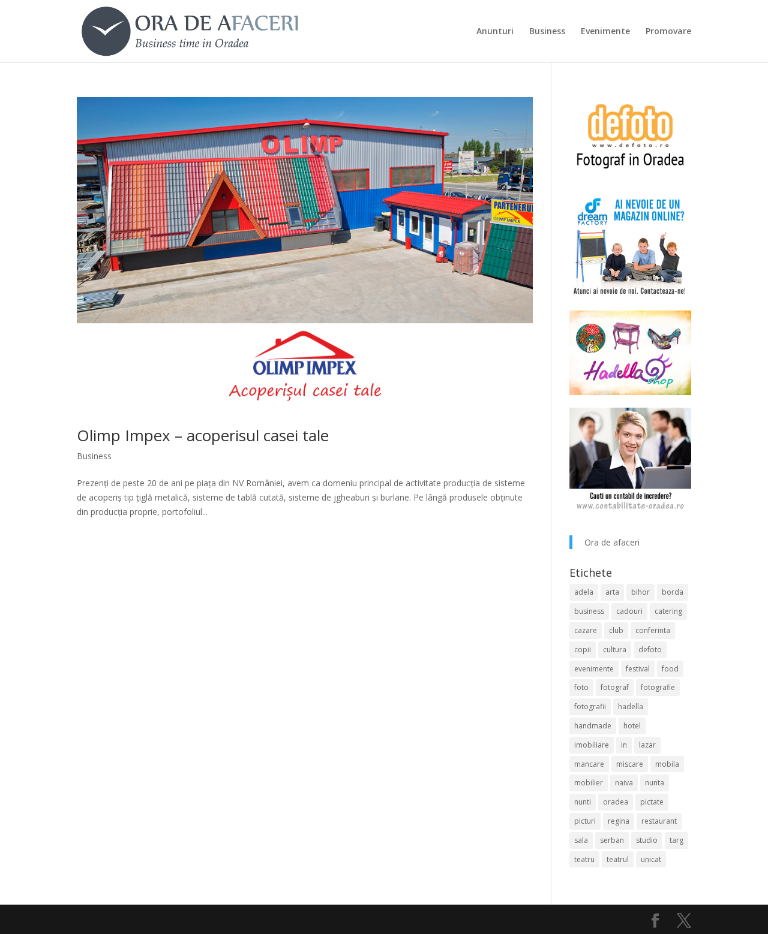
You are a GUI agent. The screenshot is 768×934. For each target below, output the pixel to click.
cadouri (629, 611)
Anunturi (495, 32)
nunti (582, 802)
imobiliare (591, 745)
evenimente (594, 669)
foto (581, 687)
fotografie (658, 687)
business (589, 611)
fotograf (615, 687)
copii (582, 649)
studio (647, 840)
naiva (624, 783)
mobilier (588, 783)
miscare (629, 764)
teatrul (618, 859)
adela (583, 592)
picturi (585, 821)
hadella (630, 706)
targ (676, 840)
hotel (632, 726)
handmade (592, 726)
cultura (614, 649)
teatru (584, 859)
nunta (654, 783)
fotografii (590, 706)
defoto (650, 649)
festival (638, 669)
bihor (640, 592)
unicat (651, 859)
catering (668, 611)
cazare (585, 630)
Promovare (668, 32)
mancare (589, 764)
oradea (615, 802)
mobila (667, 764)
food (670, 669)
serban (612, 840)
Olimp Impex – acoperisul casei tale (203, 435)
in (624, 745)
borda (672, 592)
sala (581, 840)
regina (618, 821)
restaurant (659, 821)
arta (612, 592)
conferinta (652, 630)
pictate (652, 802)
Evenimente (605, 32)
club (616, 630)
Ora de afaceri (612, 542)
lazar (647, 745)
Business (547, 32)
